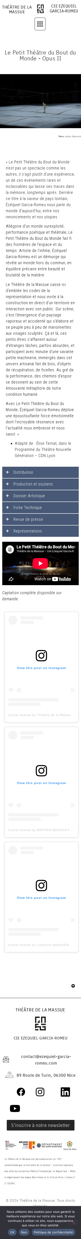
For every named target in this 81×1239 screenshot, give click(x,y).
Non (24, 1232)
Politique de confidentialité (53, 1232)
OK (12, 1232)
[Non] (74, 1222)
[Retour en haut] (73, 986)
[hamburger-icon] (40, 24)
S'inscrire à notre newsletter (40, 1125)
